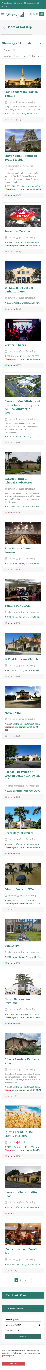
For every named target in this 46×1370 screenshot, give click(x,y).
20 (14, 50)
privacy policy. (8, 1355)
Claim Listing (31, 3)
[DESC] (42, 56)
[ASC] (38, 56)
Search (9, 1319)
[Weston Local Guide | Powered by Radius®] (15, 16)
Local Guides (8, 3)
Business (20, 3)
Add (41, 14)
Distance (17, 56)
